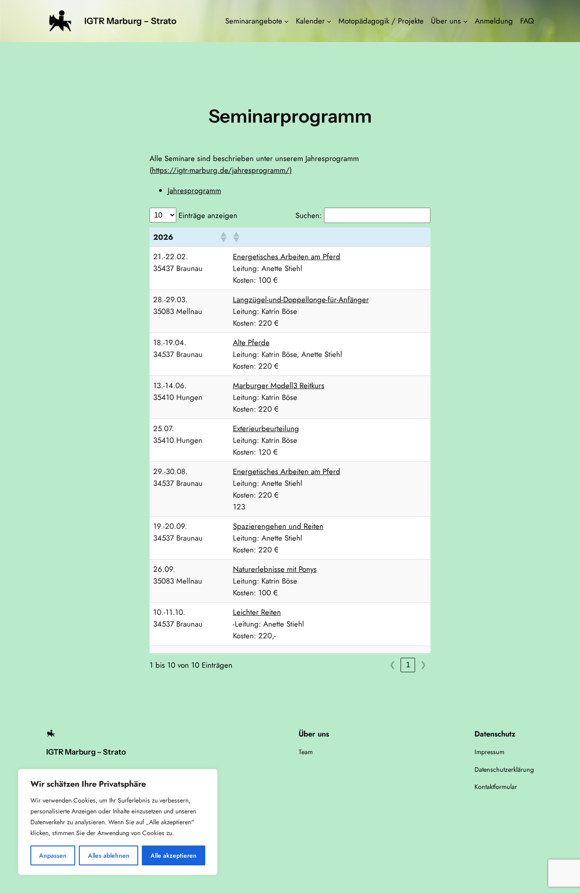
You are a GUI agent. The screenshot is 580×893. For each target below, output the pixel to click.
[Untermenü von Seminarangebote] (286, 21)
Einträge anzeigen (208, 215)
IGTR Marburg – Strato (130, 20)
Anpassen (53, 855)
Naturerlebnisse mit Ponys (275, 569)
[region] (118, 822)
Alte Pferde (251, 342)
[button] (223, 237)
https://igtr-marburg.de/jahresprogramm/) (222, 170)
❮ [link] (392, 664)
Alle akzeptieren (173, 855)
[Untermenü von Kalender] (329, 21)
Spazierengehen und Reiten (278, 526)
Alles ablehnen (109, 855)
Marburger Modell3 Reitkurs (278, 385)
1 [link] (408, 664)
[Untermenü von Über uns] (465, 21)
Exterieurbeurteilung (266, 428)
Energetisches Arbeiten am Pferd (286, 256)
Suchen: (308, 215)
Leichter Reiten (257, 612)
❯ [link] (423, 664)
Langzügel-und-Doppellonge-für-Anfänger (301, 299)
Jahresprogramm (194, 190)
